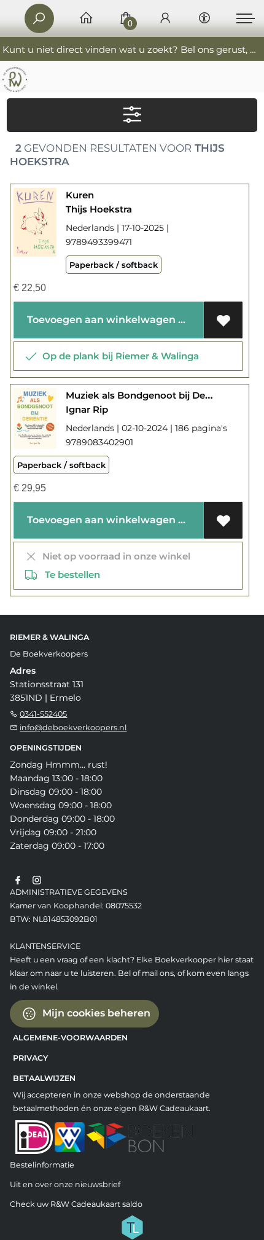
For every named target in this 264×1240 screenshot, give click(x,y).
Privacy (30, 1058)
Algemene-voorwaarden (70, 1037)
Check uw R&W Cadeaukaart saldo (76, 1204)
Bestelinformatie (42, 1164)
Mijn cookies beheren (95, 1012)
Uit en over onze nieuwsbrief (65, 1184)
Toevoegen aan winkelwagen (100, 320)
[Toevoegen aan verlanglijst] (223, 320)
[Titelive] (132, 1225)
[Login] (165, 18)
